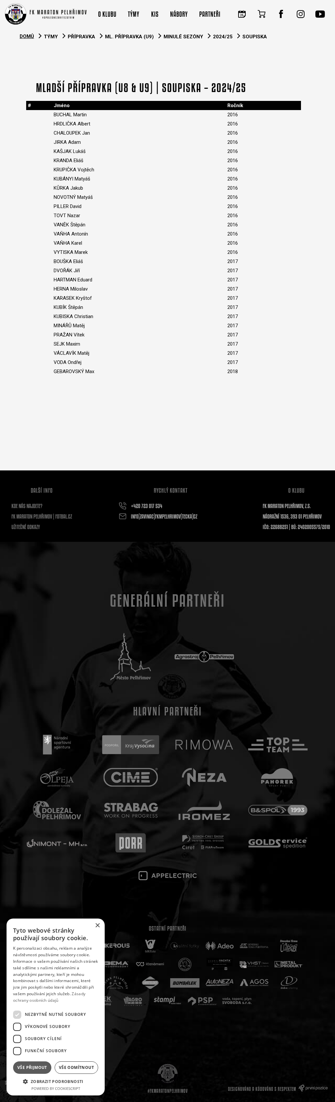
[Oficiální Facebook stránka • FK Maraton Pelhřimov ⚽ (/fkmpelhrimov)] (281, 14)
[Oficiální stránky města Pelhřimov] (130, 656)
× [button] (97, 925)
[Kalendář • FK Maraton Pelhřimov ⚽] (242, 14)
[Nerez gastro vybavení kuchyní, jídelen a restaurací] (204, 777)
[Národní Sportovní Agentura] (57, 744)
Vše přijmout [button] (32, 1067)
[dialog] (56, 1007)
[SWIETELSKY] (150, 982)
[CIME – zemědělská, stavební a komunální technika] (130, 777)
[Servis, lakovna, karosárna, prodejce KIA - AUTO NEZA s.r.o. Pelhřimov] (219, 982)
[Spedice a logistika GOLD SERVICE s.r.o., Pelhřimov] (278, 843)
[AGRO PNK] (133, 1001)
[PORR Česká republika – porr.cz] (130, 843)
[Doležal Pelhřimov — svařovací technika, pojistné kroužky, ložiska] (57, 810)
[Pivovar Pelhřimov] (115, 982)
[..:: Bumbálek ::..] (185, 982)
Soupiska (254, 37)
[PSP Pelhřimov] (202, 1001)
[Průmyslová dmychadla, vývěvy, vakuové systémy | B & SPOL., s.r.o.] (278, 810)
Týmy (51, 37)
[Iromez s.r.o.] (204, 810)
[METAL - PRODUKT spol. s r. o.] (289, 964)
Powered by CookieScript (55, 1088)
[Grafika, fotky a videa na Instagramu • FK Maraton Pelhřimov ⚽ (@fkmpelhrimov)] (300, 14)
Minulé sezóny (183, 37)
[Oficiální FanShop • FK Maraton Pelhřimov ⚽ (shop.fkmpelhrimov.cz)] (261, 14)
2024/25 (223, 37)
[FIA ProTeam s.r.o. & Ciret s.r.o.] (204, 843)
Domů (27, 36)
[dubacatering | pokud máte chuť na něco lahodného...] (289, 982)
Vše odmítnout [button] (76, 1067)
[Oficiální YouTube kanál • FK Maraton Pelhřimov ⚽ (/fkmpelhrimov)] (320, 14)
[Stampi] (167, 1001)
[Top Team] (278, 744)
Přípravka (81, 37)
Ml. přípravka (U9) (129, 37)
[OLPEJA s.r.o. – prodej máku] (57, 777)
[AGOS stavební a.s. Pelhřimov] (254, 982)
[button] (55, 1081)
